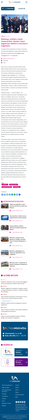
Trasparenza (5, 396)
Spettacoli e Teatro (6, 403)
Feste (3, 401)
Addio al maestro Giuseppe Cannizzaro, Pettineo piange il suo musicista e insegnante (13, 317)
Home (2, 36)
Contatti (4, 398)
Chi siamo (4, 394)
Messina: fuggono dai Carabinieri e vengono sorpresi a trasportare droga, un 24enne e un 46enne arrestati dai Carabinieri (14, 290)
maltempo (5, 184)
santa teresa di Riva (7, 187)
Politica (7, 36)
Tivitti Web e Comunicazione (17, 418)
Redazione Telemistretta (8, 58)
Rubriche (4, 406)
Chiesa (4, 280)
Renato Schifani (13, 184)
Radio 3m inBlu (5, 387)
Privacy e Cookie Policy (22, 417)
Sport (16, 397)
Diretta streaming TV (7, 385)
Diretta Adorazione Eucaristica (6, 390)
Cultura (17, 392)
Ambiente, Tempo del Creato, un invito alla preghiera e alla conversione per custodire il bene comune (14, 282)
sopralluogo (16, 187)
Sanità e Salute (6, 301)
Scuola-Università (19, 394)
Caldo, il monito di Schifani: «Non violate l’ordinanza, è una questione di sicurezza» (14, 310)
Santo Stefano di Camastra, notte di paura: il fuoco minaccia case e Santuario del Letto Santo (14, 297)
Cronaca (4, 286)
